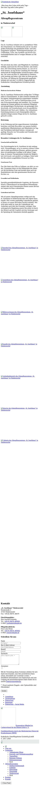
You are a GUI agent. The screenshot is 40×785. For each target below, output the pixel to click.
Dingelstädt (13, 771)
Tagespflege (13, 756)
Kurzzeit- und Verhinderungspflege (21, 754)
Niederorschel (14, 773)
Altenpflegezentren (11, 764)
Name (3, 641)
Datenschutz (9, 700)
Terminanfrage (10, 698)
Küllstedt (12, 768)
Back (11, 762)
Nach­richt (4, 653)
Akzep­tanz (4, 666)
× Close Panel (6, 783)
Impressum (8, 702)
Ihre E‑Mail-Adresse (8, 645)
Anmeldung (9, 696)
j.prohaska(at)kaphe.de (14, 623)
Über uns (8, 748)
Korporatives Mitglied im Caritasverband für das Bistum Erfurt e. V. (17, 726)
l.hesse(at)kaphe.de (12, 632)
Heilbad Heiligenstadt (16, 766)
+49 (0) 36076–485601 (12, 621)
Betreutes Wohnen (15, 758)
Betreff (3, 649)
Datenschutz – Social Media (14, 704)
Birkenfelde (13, 769)
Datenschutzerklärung (13, 681)
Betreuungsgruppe (15, 760)
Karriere (8, 777)
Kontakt (8, 779)
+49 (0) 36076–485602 (12, 631)
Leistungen (9, 750)
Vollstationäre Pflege (16, 752)
